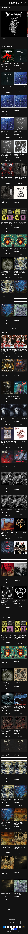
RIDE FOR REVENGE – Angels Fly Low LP (20, 442)
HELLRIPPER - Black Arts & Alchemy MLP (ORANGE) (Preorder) (19, 683)
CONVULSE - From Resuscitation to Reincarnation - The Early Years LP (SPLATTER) (7, 601)
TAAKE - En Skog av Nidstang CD (7, 486)
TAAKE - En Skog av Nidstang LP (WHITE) (7, 510)
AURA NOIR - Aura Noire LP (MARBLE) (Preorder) (6, 754)
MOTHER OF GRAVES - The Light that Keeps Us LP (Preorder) (7, 894)
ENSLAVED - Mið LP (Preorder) (19, 86)
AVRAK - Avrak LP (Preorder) (19, 63)
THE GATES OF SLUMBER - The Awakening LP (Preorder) (6, 847)
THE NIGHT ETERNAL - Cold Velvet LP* (7, 419)
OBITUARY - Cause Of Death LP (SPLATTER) (20, 464)
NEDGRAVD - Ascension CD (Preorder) (6, 64)
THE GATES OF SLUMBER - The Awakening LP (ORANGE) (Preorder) (19, 823)
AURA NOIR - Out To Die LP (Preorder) (19, 731)
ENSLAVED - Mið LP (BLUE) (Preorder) (6, 109)
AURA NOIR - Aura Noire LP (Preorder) (19, 754)
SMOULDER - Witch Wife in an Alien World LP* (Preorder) (19, 318)
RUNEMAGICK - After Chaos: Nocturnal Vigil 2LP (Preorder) (19, 272)
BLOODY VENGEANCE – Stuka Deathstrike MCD (6, 464)
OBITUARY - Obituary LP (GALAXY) (20, 532)
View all (14, 328)
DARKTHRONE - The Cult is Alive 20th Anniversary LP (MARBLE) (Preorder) (7, 707)
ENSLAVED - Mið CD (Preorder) (19, 108)
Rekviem (12, 931)
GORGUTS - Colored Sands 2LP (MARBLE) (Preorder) (6, 272)
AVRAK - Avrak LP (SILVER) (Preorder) (6, 87)
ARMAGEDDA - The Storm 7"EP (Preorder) (20, 200)
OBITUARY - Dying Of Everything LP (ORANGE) (7, 533)
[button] (2, 2)
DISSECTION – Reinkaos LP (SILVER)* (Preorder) (6, 155)
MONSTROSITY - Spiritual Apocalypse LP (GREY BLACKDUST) (7, 396)
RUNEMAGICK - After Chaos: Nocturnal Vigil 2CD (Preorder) (6, 776)
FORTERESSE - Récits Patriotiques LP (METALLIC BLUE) (7, 442)
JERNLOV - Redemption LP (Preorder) (19, 295)
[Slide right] (16, 42)
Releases (3, 38)
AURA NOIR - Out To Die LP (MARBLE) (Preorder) (6, 731)
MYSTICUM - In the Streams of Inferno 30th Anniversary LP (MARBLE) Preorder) (19, 707)
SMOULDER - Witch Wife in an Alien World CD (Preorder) (19, 894)
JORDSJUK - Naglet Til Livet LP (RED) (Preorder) (6, 178)
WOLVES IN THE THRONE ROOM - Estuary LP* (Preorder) (20, 178)
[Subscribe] (23, 913)
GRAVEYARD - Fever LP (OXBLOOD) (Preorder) (20, 249)
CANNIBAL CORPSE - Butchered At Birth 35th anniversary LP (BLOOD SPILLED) (20, 350)
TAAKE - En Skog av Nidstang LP (20, 509)
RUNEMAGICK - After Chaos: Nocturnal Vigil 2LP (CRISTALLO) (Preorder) (7, 295)
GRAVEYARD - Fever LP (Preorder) (7, 248)
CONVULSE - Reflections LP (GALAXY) (19, 578)
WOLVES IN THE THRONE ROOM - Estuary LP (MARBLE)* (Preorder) (7, 200)
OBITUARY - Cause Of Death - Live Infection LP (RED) (7, 556)
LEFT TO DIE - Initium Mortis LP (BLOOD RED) (20, 396)
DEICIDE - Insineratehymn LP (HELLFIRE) (19, 601)
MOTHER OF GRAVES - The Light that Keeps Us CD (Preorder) (20, 870)
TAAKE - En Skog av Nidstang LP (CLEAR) (20, 487)
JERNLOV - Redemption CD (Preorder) (6, 318)
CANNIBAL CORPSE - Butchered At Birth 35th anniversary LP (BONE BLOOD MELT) (7, 350)
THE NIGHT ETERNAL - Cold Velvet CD (20, 419)
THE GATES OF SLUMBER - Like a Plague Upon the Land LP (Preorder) (7, 871)
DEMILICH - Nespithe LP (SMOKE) (7, 577)
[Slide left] (11, 42)
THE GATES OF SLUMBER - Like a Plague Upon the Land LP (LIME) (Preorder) (20, 847)
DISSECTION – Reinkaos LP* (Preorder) (19, 132)
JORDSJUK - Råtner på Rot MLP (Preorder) (20, 155)
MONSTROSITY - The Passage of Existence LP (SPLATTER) (20, 373)
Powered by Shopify (17, 931)
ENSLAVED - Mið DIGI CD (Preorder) (5, 132)
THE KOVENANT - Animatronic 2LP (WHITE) (20, 556)
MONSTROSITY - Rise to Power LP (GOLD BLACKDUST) (7, 373)
